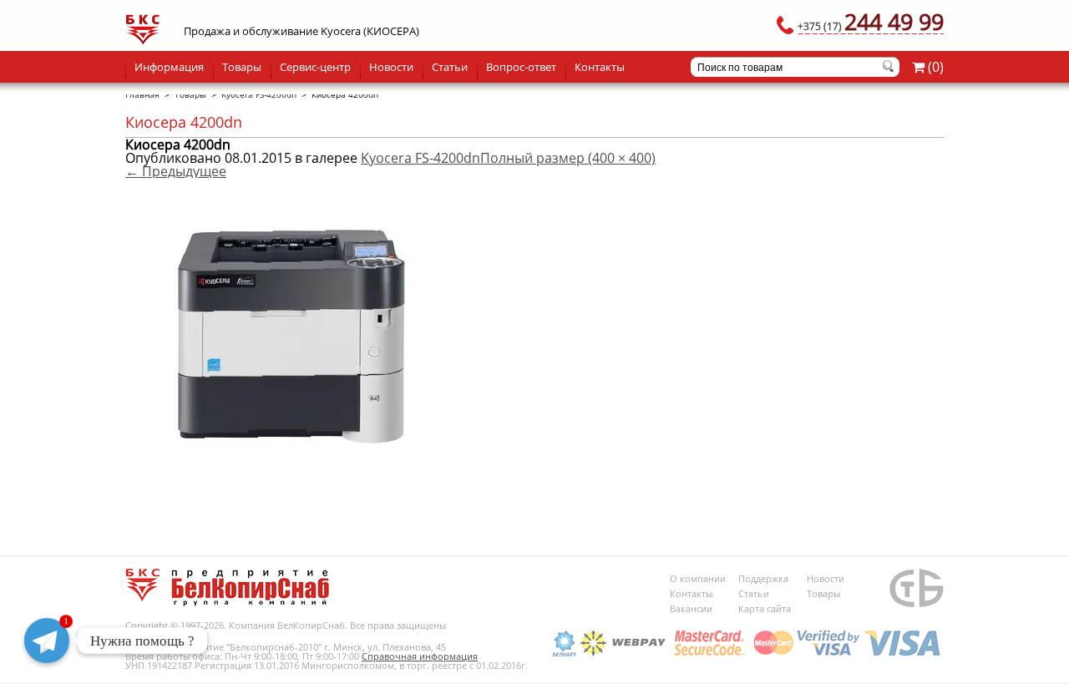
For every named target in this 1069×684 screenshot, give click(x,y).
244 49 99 (871, 21)
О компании (698, 578)
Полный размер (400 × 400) (568, 158)
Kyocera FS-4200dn (258, 94)
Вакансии (691, 608)
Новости (391, 66)
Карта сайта (764, 608)
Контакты (600, 66)
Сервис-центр (315, 66)
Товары (241, 66)
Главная (142, 94)
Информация (169, 66)
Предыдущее (175, 171)
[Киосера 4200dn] (292, 507)
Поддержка (763, 578)
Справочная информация (420, 656)
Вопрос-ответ (521, 66)
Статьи (450, 66)
